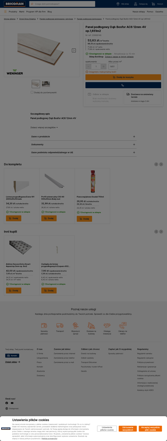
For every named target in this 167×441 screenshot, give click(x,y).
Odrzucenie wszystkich (127, 428)
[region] (83, 428)
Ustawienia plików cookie (107, 428)
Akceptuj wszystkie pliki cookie (150, 428)
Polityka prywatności (49, 439)
